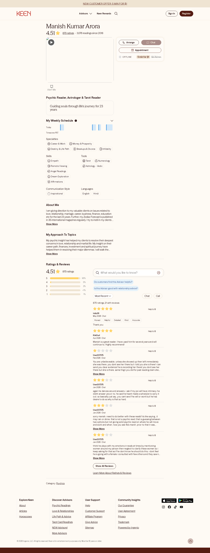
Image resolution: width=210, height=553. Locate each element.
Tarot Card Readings (62, 522)
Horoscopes (25, 516)
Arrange (130, 42)
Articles (23, 511)
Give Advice (91, 522)
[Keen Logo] (24, 13)
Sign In (171, 13)
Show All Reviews (104, 466)
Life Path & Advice (61, 516)
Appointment (141, 50)
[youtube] (181, 508)
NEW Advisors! (59, 527)
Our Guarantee (126, 505)
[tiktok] (175, 508)
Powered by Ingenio (128, 527)
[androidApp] (185, 502)
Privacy (122, 516)
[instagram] (163, 508)
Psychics (60, 483)
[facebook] (169, 508)
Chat (153, 42)
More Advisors (59, 533)
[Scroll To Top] (190, 541)
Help (87, 505)
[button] (147, 296)
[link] (68, 33)
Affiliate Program (93, 516)
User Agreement (126, 511)
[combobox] (103, 296)
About (22, 505)
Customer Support (95, 511)
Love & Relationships (63, 511)
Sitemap (89, 527)
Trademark (123, 522)
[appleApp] (169, 502)
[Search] (116, 13)
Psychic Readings (61, 505)
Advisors (83, 13)
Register (186, 13)
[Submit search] (159, 273)
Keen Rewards (104, 13)
